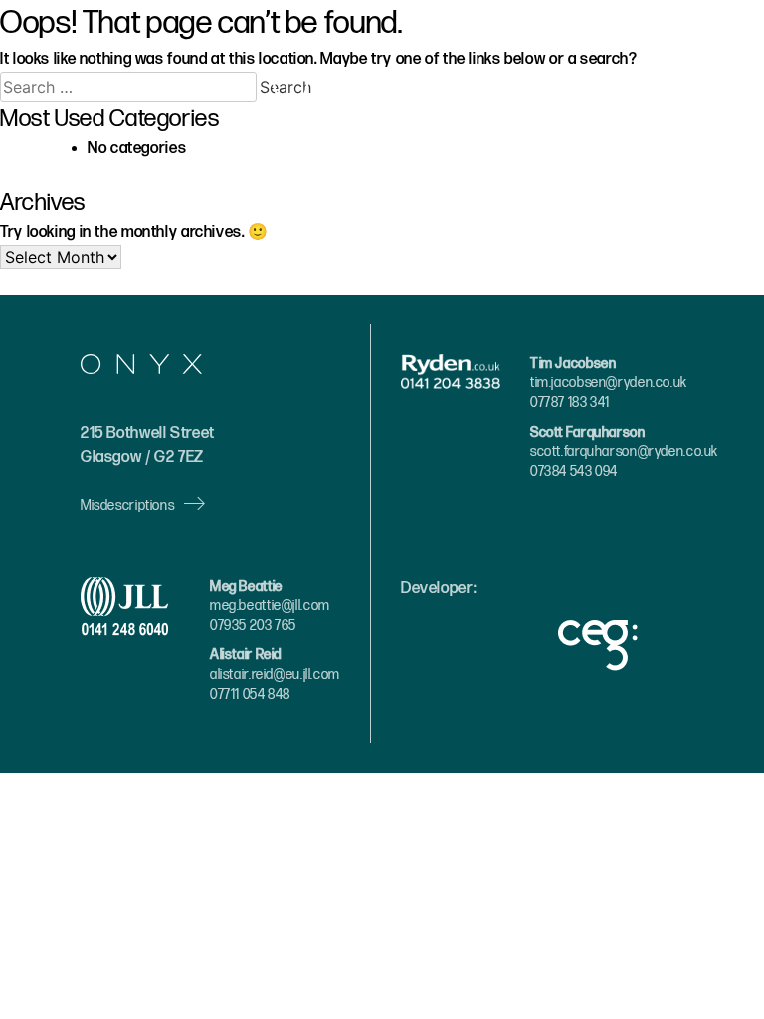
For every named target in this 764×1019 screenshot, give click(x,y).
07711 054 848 (250, 694)
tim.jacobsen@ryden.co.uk (608, 382)
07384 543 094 (574, 471)
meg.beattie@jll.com (270, 605)
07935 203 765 (253, 625)
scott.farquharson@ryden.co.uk (624, 451)
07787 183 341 (570, 402)
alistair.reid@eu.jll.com (275, 674)
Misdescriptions (127, 505)
